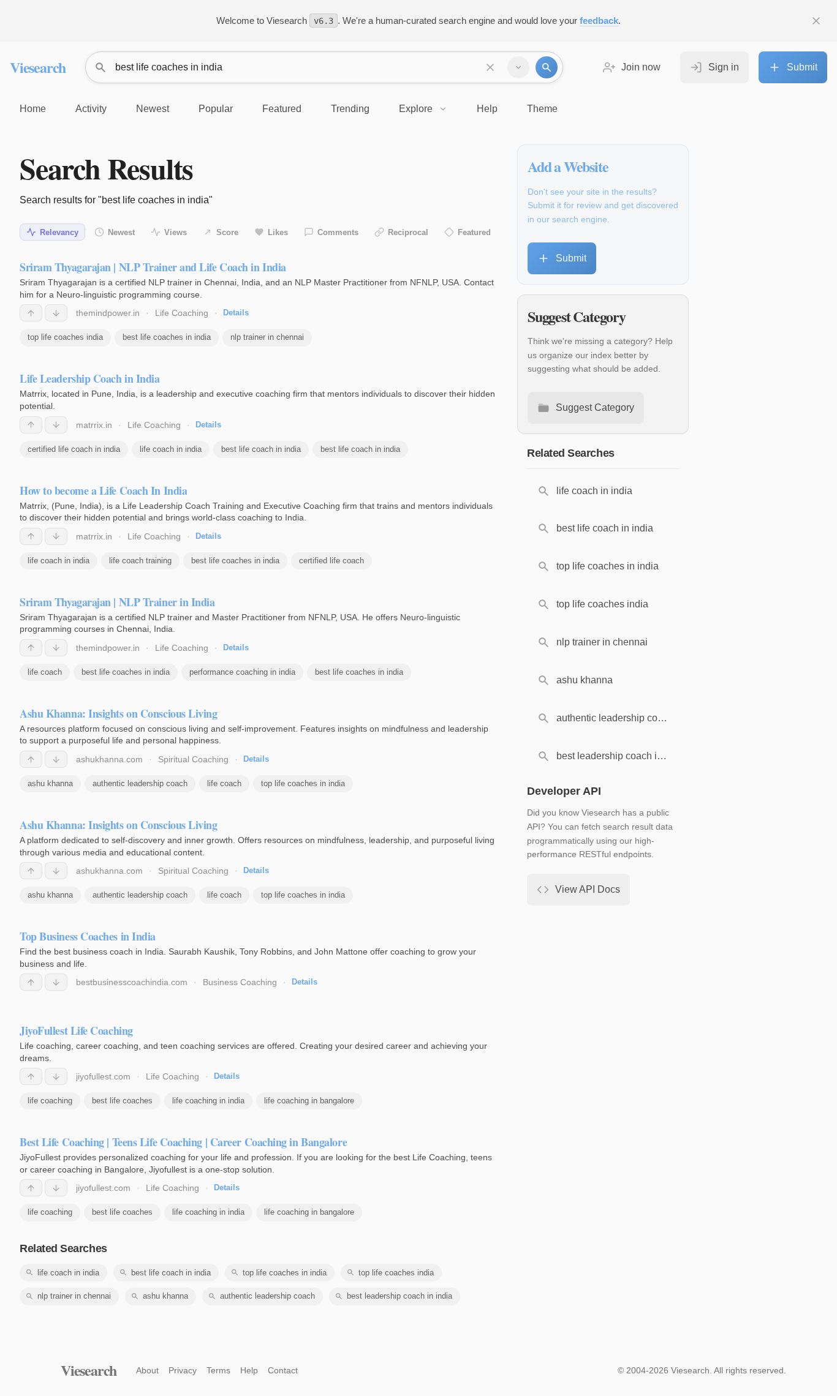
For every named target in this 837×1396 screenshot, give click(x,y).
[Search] (547, 67)
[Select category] (518, 67)
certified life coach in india (74, 449)
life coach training (140, 560)
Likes (278, 232)
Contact (283, 1370)
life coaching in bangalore (309, 1100)
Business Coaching (240, 982)
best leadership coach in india (399, 1295)
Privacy (183, 1370)
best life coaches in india (167, 337)
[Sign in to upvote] (31, 312)
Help (249, 1370)
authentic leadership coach (140, 783)
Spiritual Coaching (193, 759)
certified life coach (331, 560)
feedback (599, 20)
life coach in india (171, 449)
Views (175, 232)
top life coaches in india (303, 783)
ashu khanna (50, 783)
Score (227, 232)
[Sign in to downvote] (56, 312)
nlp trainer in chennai (267, 337)
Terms (218, 1370)
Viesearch (38, 67)
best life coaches (122, 1100)
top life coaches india (65, 337)
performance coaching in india (242, 672)
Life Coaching (181, 313)
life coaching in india (208, 1100)
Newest (121, 232)
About (147, 1370)
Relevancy (59, 232)
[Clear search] (490, 67)
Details (236, 312)
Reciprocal (408, 232)
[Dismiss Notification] (816, 21)
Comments (337, 232)
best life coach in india (261, 449)
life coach (45, 672)
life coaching (50, 1100)
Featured (474, 232)
